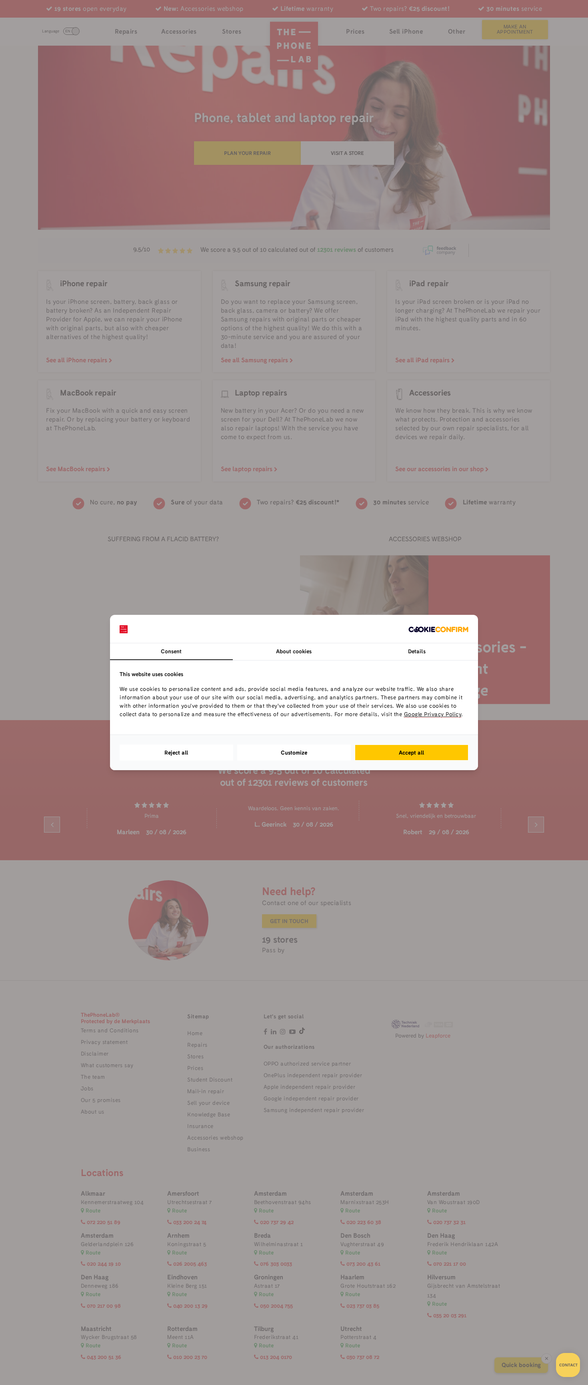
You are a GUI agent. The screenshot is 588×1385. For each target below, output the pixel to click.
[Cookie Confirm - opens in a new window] (438, 629)
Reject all (176, 752)
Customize (294, 752)
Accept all (411, 752)
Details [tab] (417, 651)
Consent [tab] (171, 651)
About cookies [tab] (294, 651)
